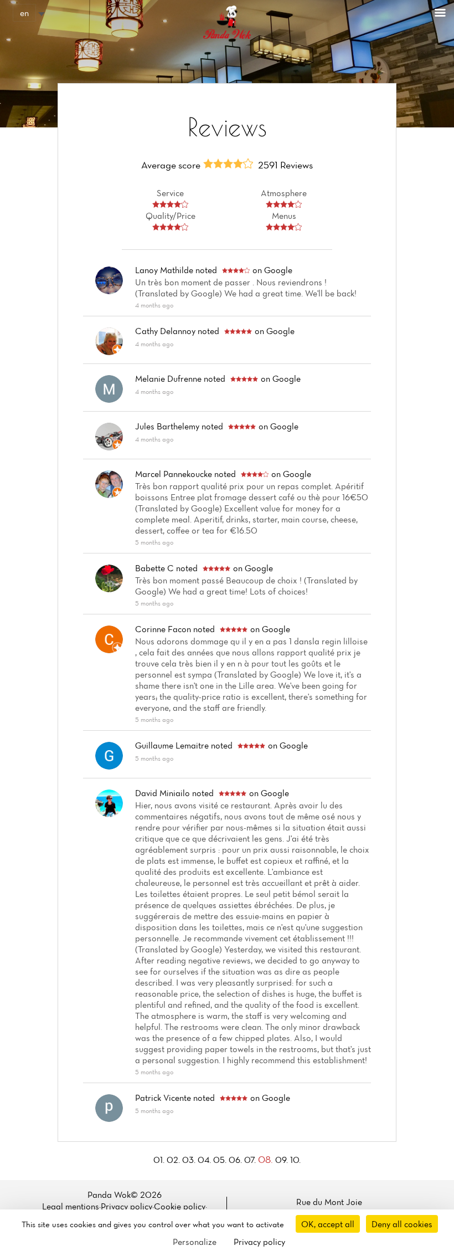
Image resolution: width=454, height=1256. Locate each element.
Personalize (194, 1241)
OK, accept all (327, 1223)
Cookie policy (179, 1206)
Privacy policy (126, 1206)
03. (190, 1159)
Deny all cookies (402, 1223)
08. (266, 1159)
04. (205, 1159)
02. (174, 1159)
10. (295, 1159)
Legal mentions (70, 1206)
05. (221, 1159)
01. (160, 1159)
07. (251, 1159)
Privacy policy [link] (259, 1241)
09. (282, 1159)
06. (236, 1159)
